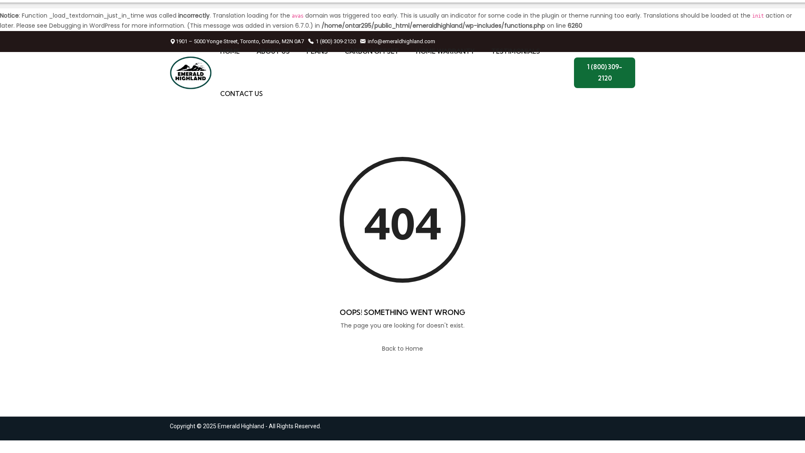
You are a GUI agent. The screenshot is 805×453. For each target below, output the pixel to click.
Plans (317, 51)
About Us (273, 51)
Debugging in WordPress (84, 25)
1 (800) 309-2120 (604, 72)
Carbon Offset (372, 51)
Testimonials (515, 51)
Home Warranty (445, 51)
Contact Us (241, 94)
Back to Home (402, 348)
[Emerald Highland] (191, 73)
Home (230, 51)
